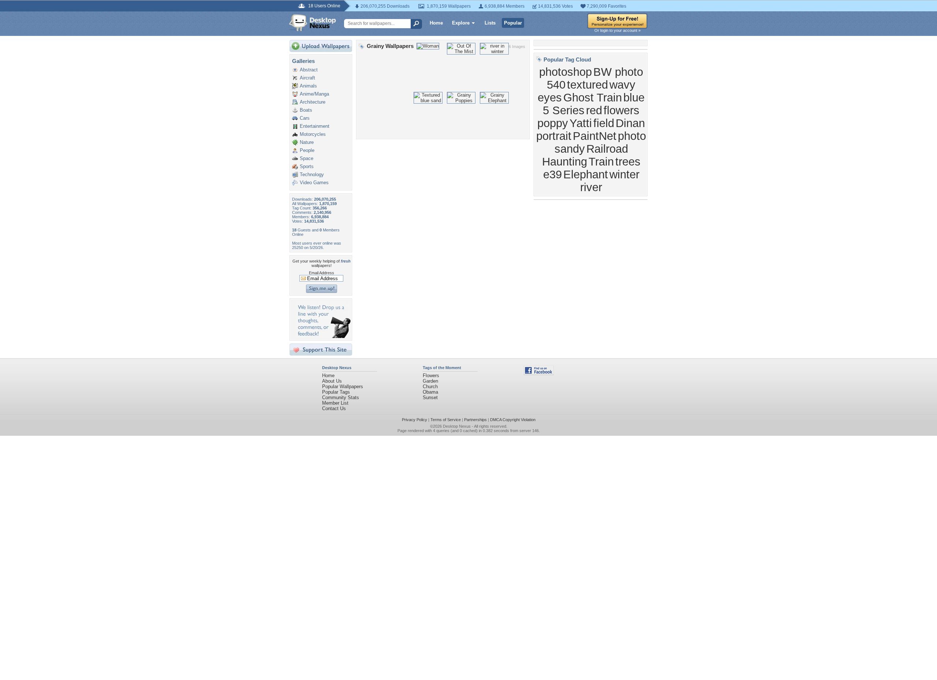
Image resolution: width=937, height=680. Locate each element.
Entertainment (314, 126)
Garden (430, 381)
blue (634, 97)
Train (601, 161)
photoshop (565, 72)
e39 (552, 174)
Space (306, 158)
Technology (312, 174)
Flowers (431, 375)
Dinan (630, 123)
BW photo (618, 72)
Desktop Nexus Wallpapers (312, 22)
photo (632, 136)
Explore (461, 23)
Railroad (607, 148)
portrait (553, 136)
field (603, 123)
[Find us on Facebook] (539, 373)
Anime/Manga (314, 94)
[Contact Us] (323, 336)
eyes (550, 97)
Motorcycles (313, 134)
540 (556, 84)
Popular (513, 23)
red (594, 110)
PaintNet (594, 136)
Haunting (564, 161)
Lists (490, 23)
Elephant (585, 174)
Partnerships (475, 419)
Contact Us (334, 408)
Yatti (581, 123)
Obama (430, 392)
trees (628, 161)
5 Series (564, 110)
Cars (305, 118)
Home (436, 23)
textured (587, 84)
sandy (570, 148)
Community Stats (340, 397)
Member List (335, 403)
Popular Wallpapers (342, 386)
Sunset (430, 397)
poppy (552, 123)
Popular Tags (336, 392)
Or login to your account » (617, 30)
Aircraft (307, 78)
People (307, 150)
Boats (306, 110)
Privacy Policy (414, 419)
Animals (308, 86)
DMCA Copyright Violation (512, 419)
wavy (622, 84)
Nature (307, 142)
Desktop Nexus (457, 426)
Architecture (312, 102)
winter (624, 174)
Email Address (321, 273)
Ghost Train (592, 97)
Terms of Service (445, 419)
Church (430, 386)
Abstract (309, 70)
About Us (332, 381)
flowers (621, 110)
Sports (307, 166)
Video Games (314, 182)
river (591, 187)
